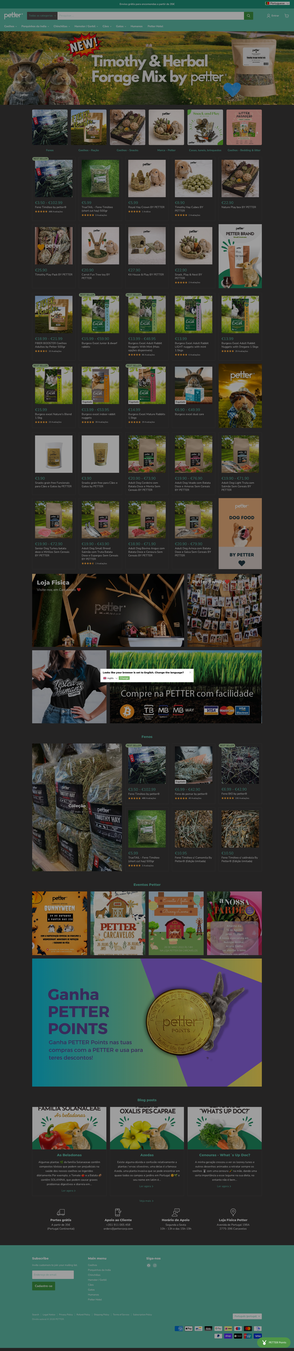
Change (124, 678)
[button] (110, 678)
